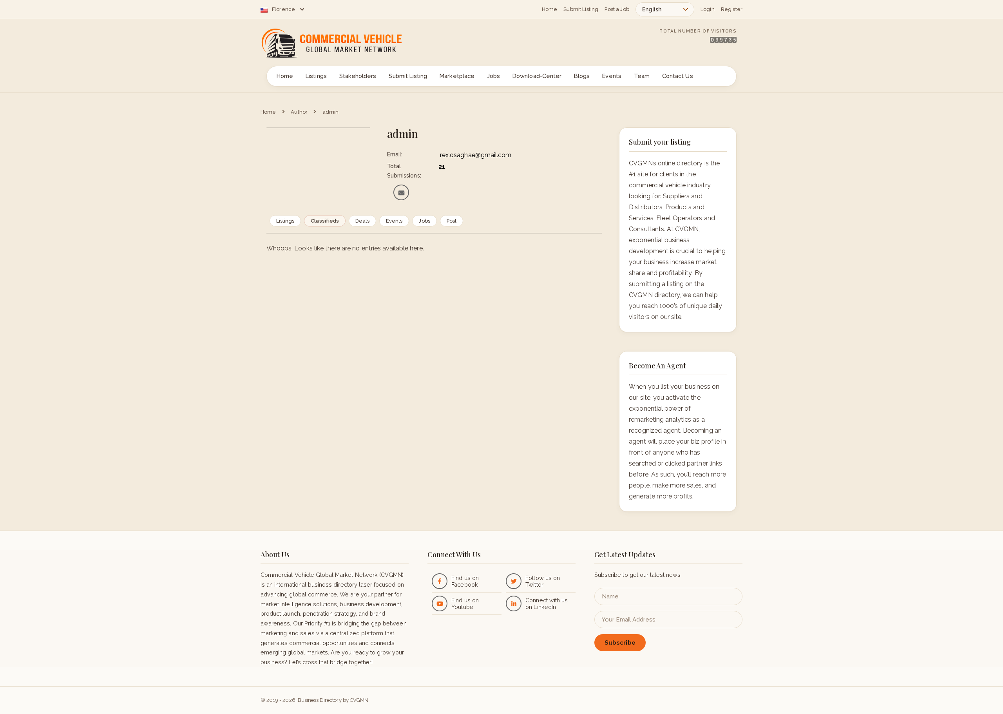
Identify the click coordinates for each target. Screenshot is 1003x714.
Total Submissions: (404, 171)
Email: (394, 154)
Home (550, 9)
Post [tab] (451, 221)
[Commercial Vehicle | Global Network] (341, 43)
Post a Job (617, 9)
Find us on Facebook (464, 581)
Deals (362, 221)
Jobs (493, 75)
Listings (316, 75)
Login (708, 9)
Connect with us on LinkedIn (546, 603)
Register (731, 9)
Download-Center (536, 75)
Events (611, 75)
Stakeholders (358, 75)
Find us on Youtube (464, 603)
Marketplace (457, 75)
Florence (283, 9)
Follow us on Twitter (542, 581)
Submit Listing (580, 9)
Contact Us (677, 75)
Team (642, 75)
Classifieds (325, 221)
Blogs (582, 75)
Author (299, 112)
